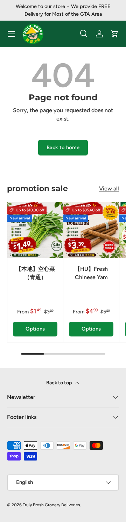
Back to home (63, 147)
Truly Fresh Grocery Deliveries (51, 504)
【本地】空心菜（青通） (35, 273)
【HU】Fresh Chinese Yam (91, 273)
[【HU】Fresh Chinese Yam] (91, 230)
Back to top (59, 383)
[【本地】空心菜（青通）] (35, 230)
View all (109, 188)
